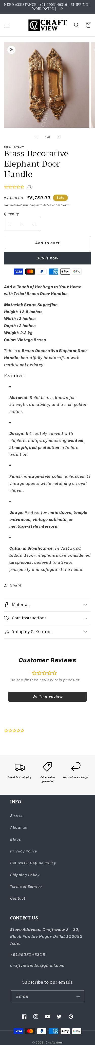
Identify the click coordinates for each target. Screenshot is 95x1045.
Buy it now (47, 258)
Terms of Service (26, 886)
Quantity (11, 214)
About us (18, 827)
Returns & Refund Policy (33, 863)
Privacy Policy (23, 851)
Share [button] (16, 585)
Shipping (29, 205)
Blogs (15, 839)
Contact (17, 898)
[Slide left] (36, 137)
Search (17, 815)
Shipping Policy (25, 875)
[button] (6, 25)
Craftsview (54, 1042)
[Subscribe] (78, 996)
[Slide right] (59, 137)
